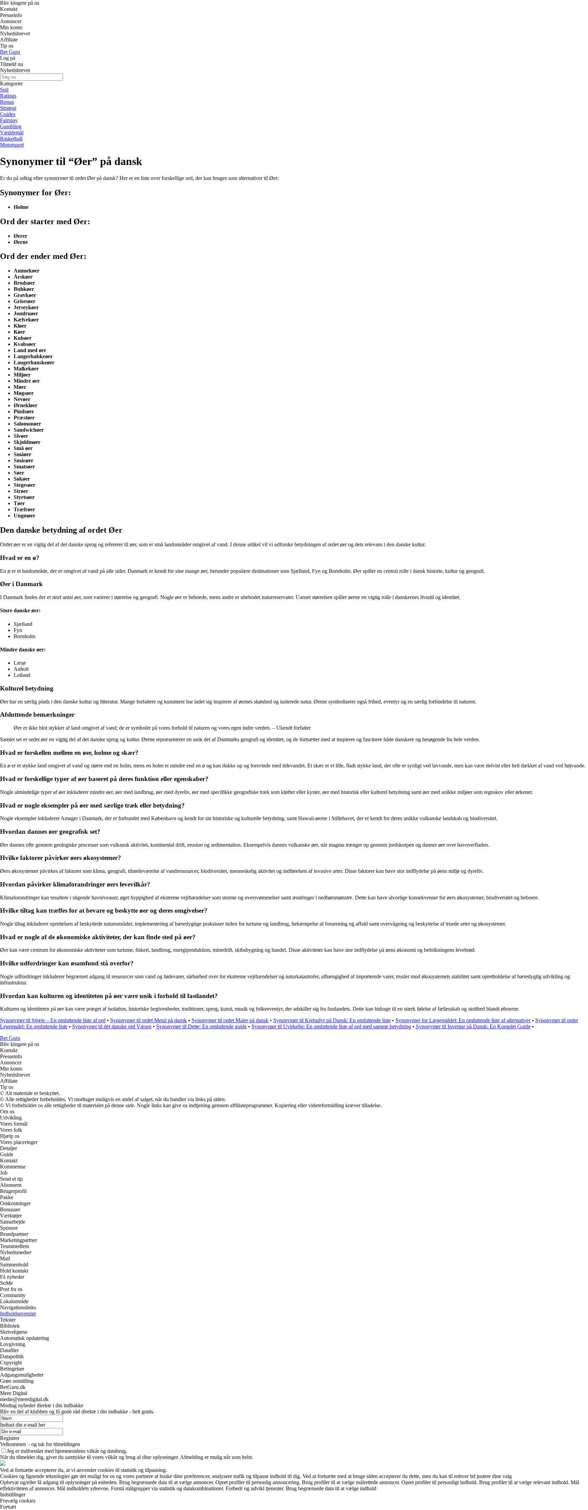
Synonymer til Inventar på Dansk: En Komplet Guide (473, 1026)
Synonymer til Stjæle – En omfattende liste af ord (52, 1020)
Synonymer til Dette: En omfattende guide (201, 1026)
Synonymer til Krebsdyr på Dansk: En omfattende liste (332, 1020)
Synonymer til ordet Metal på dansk (148, 1020)
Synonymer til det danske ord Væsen (111, 1026)
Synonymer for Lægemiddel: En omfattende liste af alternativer (462, 1020)
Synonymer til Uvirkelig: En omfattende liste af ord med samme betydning (331, 1026)
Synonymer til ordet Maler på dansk (230, 1020)
